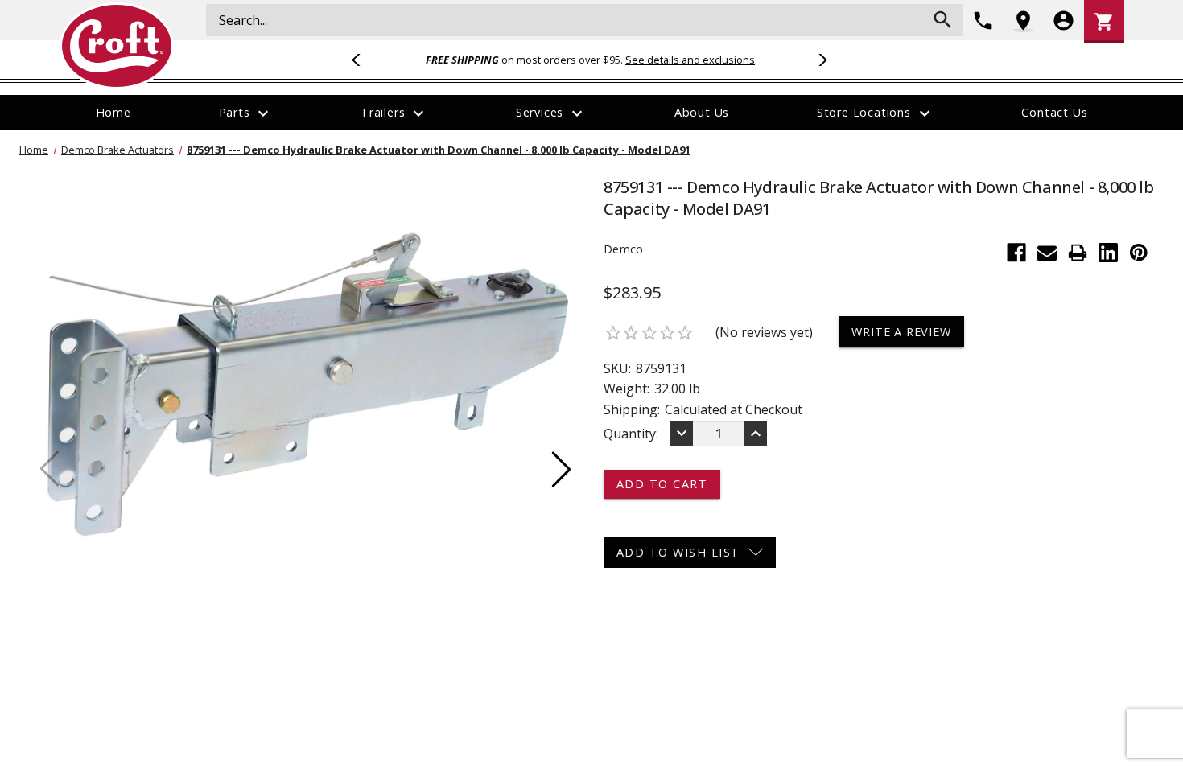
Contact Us (1054, 112)
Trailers (394, 113)
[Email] (1047, 252)
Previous (363, 59)
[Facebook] (1016, 252)
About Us (701, 112)
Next (820, 59)
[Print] (1077, 252)
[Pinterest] (1138, 252)
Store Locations (875, 113)
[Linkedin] (1108, 252)
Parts (246, 113)
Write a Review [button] (900, 331)
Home (113, 112)
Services (551, 113)
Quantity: (631, 433)
